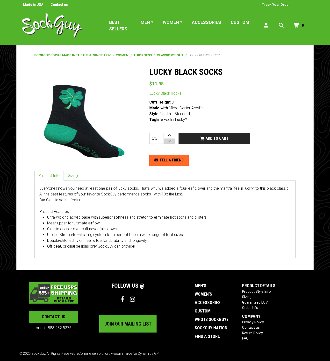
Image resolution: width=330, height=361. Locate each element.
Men (145, 22)
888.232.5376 (60, 328)
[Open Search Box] (281, 25)
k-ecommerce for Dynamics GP (135, 353)
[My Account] (266, 25)
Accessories (206, 22)
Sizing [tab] (73, 175)
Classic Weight (170, 55)
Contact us (59, 5)
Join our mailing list (127, 324)
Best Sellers (118, 25)
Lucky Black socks (165, 93)
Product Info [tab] (49, 175)
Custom (240, 22)
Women (171, 22)
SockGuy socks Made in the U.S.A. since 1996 (72, 55)
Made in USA (33, 5)
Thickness (143, 55)
